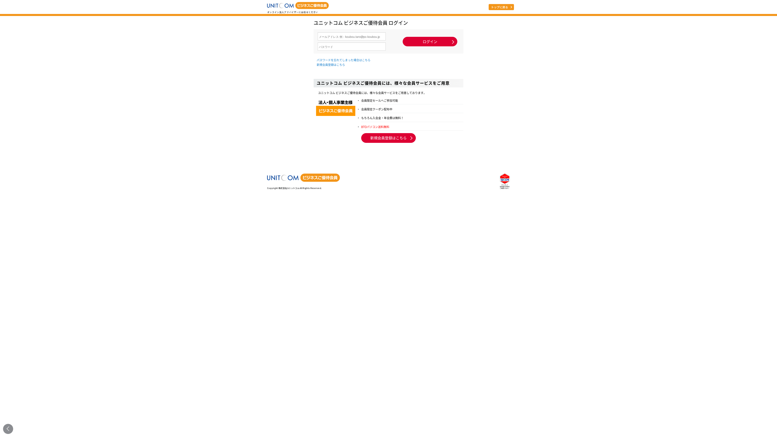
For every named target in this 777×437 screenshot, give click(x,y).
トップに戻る (499, 7)
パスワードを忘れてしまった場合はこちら (343, 60)
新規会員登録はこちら (331, 65)
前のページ (8, 429)
